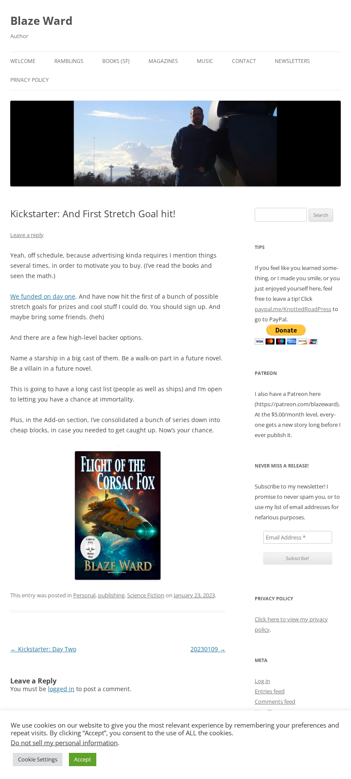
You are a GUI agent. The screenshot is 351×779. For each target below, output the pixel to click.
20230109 (208, 649)
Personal (84, 595)
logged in (61, 689)
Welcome (23, 61)
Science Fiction (145, 595)
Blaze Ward (41, 20)
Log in (262, 681)
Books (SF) (116, 61)
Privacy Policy (29, 80)
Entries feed (270, 691)
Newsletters (292, 61)
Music (205, 61)
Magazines (163, 61)
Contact (244, 61)
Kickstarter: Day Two (43, 649)
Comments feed (275, 701)
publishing (111, 595)
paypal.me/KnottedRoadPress (293, 309)
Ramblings (68, 61)
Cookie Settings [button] (37, 759)
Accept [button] (82, 759)
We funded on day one (42, 296)
